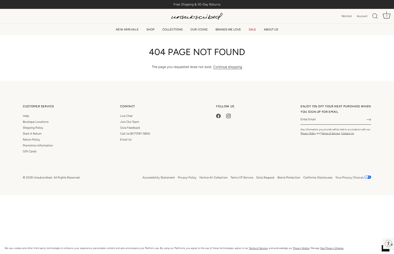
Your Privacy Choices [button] (349, 177)
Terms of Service (258, 248)
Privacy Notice (301, 248)
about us (271, 29)
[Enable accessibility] (388, 243)
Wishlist (347, 16)
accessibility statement (159, 177)
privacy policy (187, 177)
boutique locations (36, 121)
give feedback (130, 127)
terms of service (242, 177)
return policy (31, 139)
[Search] (375, 16)
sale (252, 29)
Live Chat (126, 116)
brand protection (288, 177)
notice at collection (214, 177)
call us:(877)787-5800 (135, 133)
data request (265, 177)
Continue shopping (227, 67)
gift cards (29, 151)
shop (150, 29)
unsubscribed (43, 177)
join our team (129, 121)
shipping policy (33, 127)
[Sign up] (369, 119)
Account (362, 16)
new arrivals (127, 29)
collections (172, 29)
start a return (32, 133)
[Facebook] (218, 116)
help (26, 116)
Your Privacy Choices (331, 248)
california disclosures (317, 177)
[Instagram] (228, 116)
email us (126, 139)
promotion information (38, 145)
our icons (199, 29)
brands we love (228, 29)
